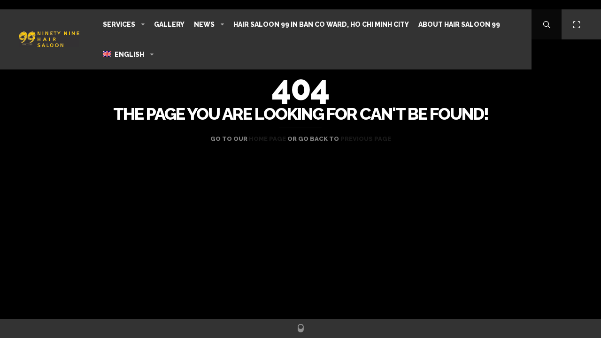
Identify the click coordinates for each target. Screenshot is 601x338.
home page (267, 138)
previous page (365, 138)
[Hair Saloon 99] (49, 39)
